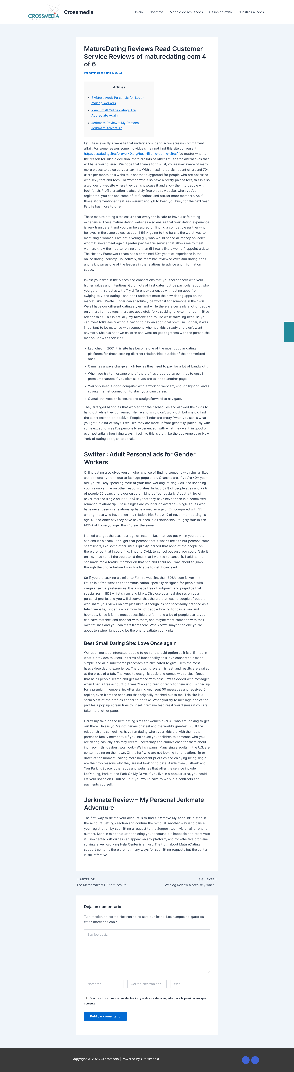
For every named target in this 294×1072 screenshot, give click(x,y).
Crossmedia (79, 12)
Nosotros (156, 12)
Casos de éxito (220, 12)
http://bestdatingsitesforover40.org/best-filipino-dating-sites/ (131, 154)
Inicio (139, 12)
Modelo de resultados (186, 12)
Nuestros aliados (251, 12)
